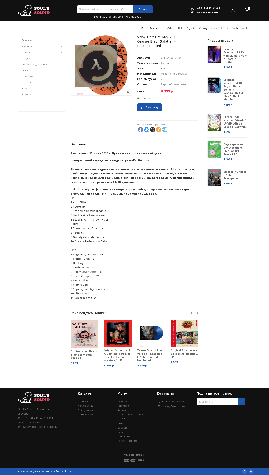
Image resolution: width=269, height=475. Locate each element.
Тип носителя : (148, 63)
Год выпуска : (147, 79)
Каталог (27, 46)
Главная (27, 40)
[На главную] (142, 28)
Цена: (141, 91)
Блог (25, 88)
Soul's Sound (64, 471)
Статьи (26, 82)
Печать (145, 98)
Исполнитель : (148, 73)
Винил (165, 63)
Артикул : (144, 58)
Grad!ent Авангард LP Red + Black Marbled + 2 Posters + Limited (235, 56)
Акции (26, 58)
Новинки (27, 52)
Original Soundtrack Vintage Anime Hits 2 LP (184, 354)
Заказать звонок (209, 12)
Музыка (155, 28)
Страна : (143, 84)
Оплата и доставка (34, 64)
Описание (78, 144)
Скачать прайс (127, 441)
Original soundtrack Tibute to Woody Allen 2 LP (84, 354)
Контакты (28, 94)
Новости (27, 76)
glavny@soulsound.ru (176, 406)
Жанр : (142, 68)
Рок (163, 68)
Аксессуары (86, 405)
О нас (25, 70)
